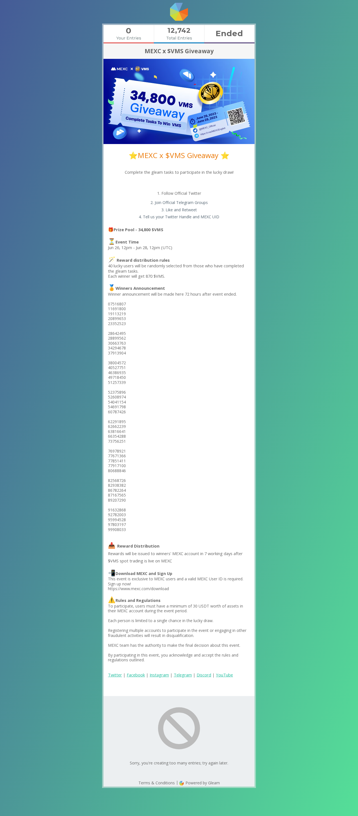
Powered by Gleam (202, 782)
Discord (204, 675)
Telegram (183, 675)
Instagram (159, 675)
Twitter (115, 675)
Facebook (136, 675)
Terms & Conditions (156, 782)
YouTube (224, 675)
